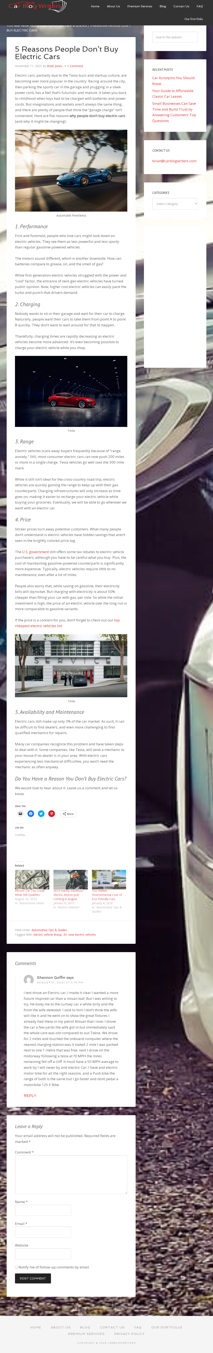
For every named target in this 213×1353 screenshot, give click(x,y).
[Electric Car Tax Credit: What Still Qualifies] (32, 879)
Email (21, 1223)
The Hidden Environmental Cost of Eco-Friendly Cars (107, 895)
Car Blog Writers (38, 6)
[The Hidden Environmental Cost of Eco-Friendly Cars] (109, 879)
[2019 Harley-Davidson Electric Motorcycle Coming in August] (70, 879)
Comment (24, 1152)
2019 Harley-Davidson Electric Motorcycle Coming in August (68, 895)
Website (21, 1245)
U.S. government (35, 551)
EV (65, 935)
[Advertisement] (175, 296)
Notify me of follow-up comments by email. (54, 1267)
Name (21, 1201)
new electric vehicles (82, 935)
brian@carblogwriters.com (174, 160)
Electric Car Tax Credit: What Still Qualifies (30, 893)
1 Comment (75, 66)
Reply (30, 1096)
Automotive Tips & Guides (49, 930)
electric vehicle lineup (47, 935)
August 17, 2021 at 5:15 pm (60, 982)
